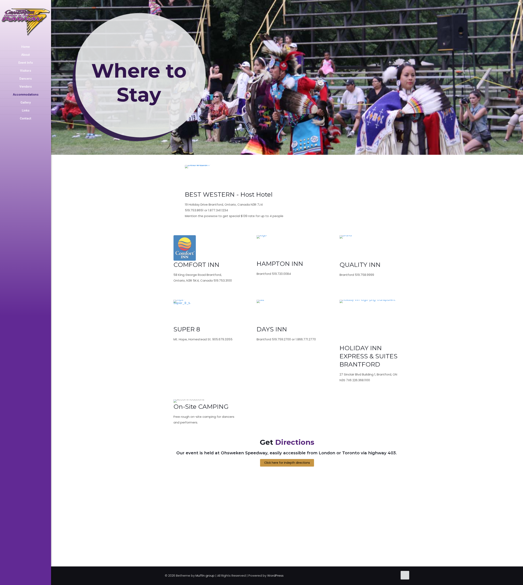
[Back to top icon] (405, 575)
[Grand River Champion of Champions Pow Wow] (25, 21)
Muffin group (205, 575)
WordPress (275, 575)
